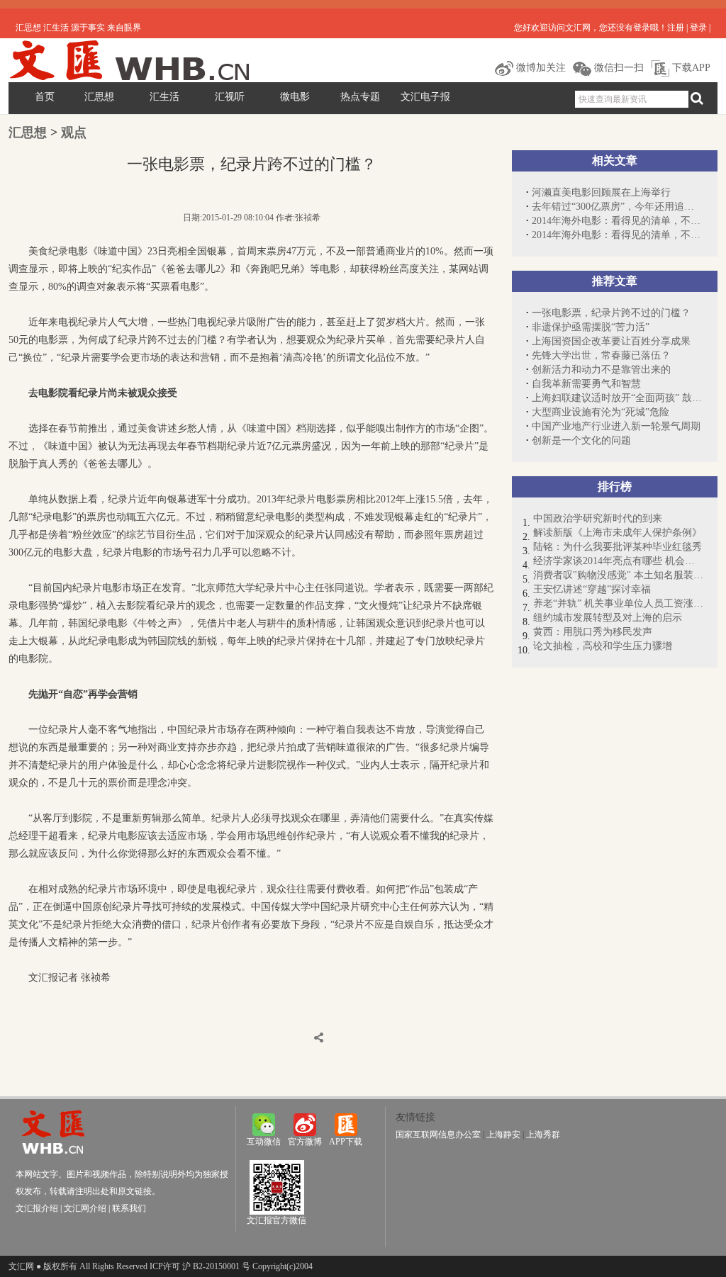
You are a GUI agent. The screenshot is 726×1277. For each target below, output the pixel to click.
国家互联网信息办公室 (438, 1135)
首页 (45, 96)
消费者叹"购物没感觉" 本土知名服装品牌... (618, 575)
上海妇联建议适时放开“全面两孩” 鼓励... (617, 398)
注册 (675, 28)
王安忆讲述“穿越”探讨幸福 (592, 589)
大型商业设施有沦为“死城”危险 (600, 412)
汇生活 (164, 96)
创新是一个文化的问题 (581, 440)
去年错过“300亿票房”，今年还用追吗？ (617, 206)
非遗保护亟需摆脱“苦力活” (590, 327)
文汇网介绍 (85, 1208)
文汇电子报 (425, 96)
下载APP (689, 67)
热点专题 (360, 96)
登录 (698, 28)
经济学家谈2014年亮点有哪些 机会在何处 (618, 561)
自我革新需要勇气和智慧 (586, 383)
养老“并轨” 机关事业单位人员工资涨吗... (618, 603)
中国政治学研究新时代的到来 (597, 518)
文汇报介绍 (37, 1208)
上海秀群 (543, 1135)
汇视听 (230, 96)
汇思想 (99, 96)
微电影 (295, 96)
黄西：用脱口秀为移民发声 (592, 631)
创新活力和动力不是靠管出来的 (601, 369)
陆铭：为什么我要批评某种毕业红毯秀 (617, 546)
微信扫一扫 (617, 67)
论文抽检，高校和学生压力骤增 (602, 646)
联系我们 (129, 1208)
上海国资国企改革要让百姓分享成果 (611, 341)
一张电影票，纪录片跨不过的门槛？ (611, 313)
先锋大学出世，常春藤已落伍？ (601, 355)
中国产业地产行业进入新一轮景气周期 (616, 426)
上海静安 (503, 1135)
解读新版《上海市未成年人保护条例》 (617, 532)
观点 (73, 132)
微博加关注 (539, 67)
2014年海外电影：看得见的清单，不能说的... (617, 220)
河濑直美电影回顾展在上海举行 (601, 192)
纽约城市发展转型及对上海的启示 (607, 617)
